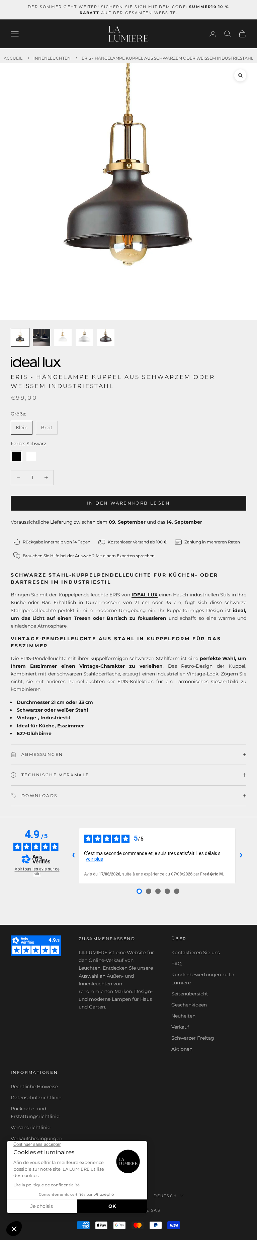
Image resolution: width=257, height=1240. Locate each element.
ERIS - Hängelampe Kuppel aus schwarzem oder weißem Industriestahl (167, 58)
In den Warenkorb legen (128, 503)
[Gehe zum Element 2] (41, 337)
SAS (156, 1210)
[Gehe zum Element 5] (105, 337)
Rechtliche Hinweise (34, 1087)
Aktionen (181, 1049)
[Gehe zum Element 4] (84, 337)
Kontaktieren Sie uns (195, 953)
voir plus (94, 859)
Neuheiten (183, 1016)
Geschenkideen (189, 1005)
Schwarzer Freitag (192, 1038)
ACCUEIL (13, 58)
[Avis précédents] (73, 855)
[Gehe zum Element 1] (20, 337)
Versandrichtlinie (30, 1127)
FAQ (176, 964)
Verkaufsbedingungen (36, 1138)
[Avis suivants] (241, 855)
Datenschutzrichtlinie (36, 1098)
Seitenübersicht (189, 994)
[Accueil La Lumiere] (128, 34)
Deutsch (165, 1195)
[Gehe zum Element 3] (63, 337)
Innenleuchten (52, 58)
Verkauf (180, 1027)
